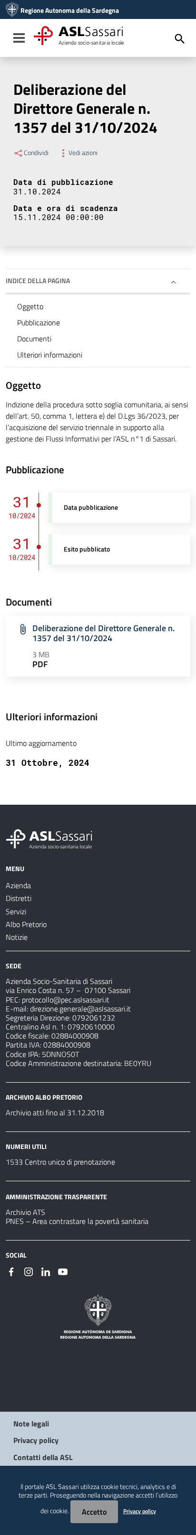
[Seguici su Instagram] (28, 1271)
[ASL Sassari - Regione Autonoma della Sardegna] (55, 838)
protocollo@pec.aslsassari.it (65, 999)
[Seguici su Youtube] (63, 1271)
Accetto (94, 1511)
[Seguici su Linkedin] (45, 1271)
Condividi (36, 152)
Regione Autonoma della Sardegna (69, 10)
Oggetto (30, 306)
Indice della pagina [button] (38, 280)
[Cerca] (179, 38)
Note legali (31, 1423)
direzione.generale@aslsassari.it (80, 1008)
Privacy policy (36, 1440)
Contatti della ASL (43, 1457)
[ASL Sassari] (12, 10)
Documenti (34, 338)
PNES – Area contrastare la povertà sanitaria (77, 1221)
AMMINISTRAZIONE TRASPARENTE (56, 1197)
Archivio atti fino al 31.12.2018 (55, 1112)
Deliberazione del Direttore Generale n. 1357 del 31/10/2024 (103, 633)
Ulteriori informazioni (49, 354)
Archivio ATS (25, 1212)
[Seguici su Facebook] (11, 1271)
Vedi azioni (83, 152)
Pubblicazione (38, 322)
